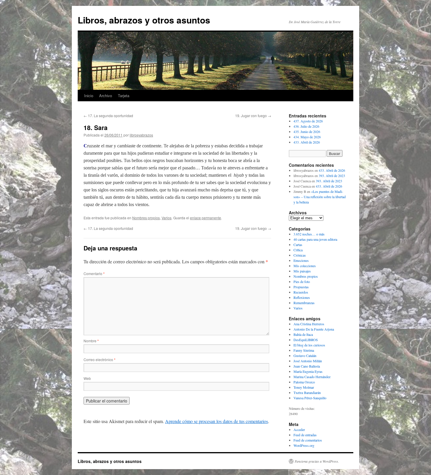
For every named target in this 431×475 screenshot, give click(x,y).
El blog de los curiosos (309, 345)
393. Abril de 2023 (332, 175)
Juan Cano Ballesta (306, 366)
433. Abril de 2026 (306, 142)
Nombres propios (146, 217)
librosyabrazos (141, 134)
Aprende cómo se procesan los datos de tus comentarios (216, 421)
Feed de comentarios (307, 440)
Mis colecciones (304, 265)
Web (87, 378)
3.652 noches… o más (309, 234)
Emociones (301, 260)
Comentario (94, 273)
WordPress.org (303, 445)
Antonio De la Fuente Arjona (313, 329)
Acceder (299, 429)
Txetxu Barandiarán (307, 392)
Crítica (298, 249)
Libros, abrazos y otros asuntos (144, 20)
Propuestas (301, 286)
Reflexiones (301, 297)
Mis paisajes (302, 271)
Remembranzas (304, 302)
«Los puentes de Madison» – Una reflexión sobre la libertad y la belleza (319, 196)
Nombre (91, 340)
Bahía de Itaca (303, 334)
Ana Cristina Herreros (308, 323)
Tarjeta (123, 95)
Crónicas (299, 255)
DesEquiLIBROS (305, 339)
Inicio (88, 95)
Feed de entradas (305, 434)
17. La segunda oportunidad (108, 115)
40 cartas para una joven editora (315, 239)
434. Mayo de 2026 (307, 136)
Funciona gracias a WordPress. (317, 461)
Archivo (105, 95)
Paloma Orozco (304, 382)
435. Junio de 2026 (306, 131)
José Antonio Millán (307, 360)
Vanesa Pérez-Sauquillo (309, 397)
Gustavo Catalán (304, 355)
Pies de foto (301, 281)
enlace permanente (205, 217)
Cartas (297, 244)
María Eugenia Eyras (308, 371)
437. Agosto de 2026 (308, 121)
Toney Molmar (303, 387)
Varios (167, 217)
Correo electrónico (100, 359)
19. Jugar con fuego (253, 115)
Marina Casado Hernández (311, 376)
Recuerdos (300, 292)
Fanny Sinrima (303, 350)
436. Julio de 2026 (306, 126)
